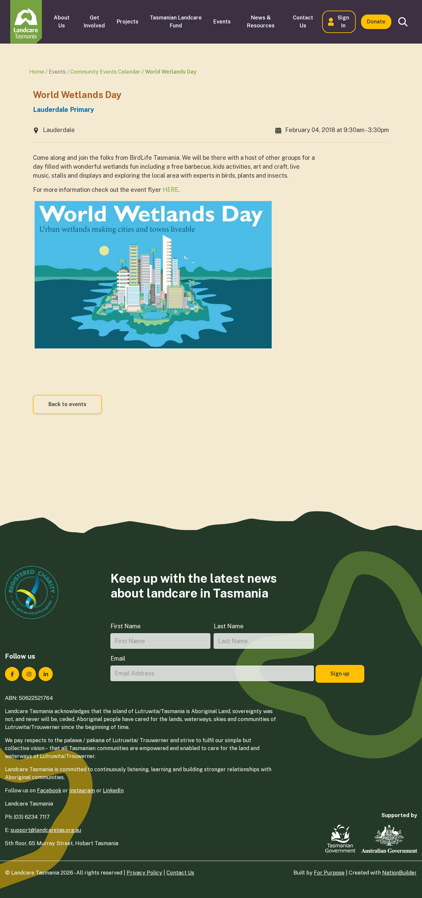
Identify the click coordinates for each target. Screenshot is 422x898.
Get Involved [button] (94, 22)
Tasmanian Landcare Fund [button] (176, 22)
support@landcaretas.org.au (46, 830)
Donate (376, 21)
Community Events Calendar (105, 72)
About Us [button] (62, 22)
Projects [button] (127, 21)
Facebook (49, 790)
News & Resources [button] (261, 22)
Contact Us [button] (303, 22)
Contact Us (180, 873)
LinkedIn (113, 790)
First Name (125, 626)
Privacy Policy (144, 873)
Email (117, 658)
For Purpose (329, 873)
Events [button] (222, 21)
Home (36, 72)
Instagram (82, 790)
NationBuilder (399, 873)
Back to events (67, 404)
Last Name (229, 626)
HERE (170, 189)
